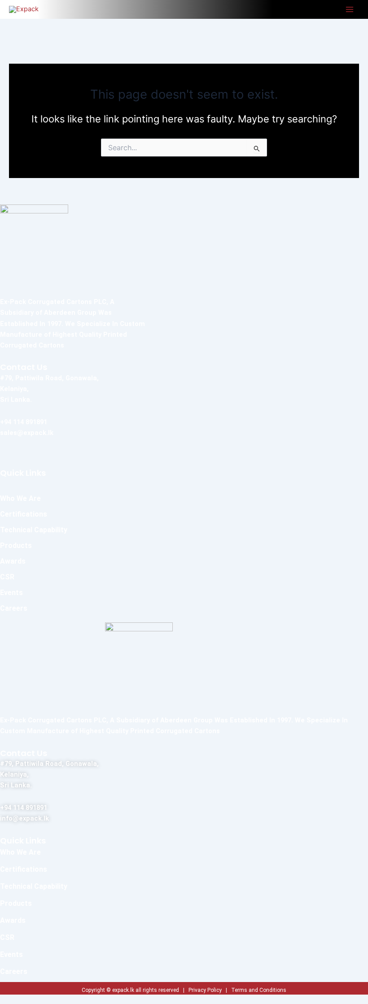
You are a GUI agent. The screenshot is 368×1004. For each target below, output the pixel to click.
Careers (13, 608)
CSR (7, 577)
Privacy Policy (205, 990)
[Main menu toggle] (349, 9)
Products (16, 545)
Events (11, 592)
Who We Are (20, 498)
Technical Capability (33, 530)
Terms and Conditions (258, 990)
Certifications (23, 514)
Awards (13, 561)
